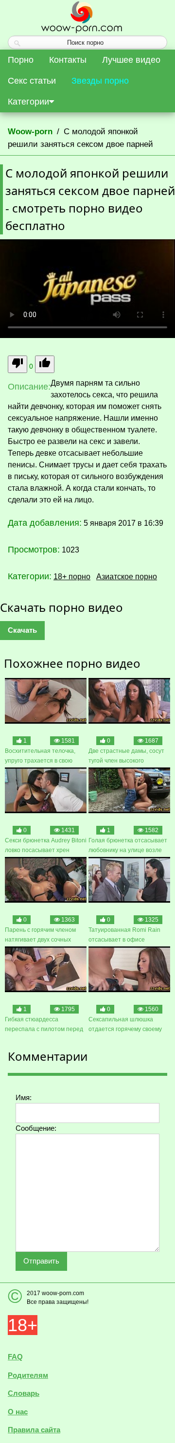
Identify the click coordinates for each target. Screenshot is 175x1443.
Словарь (23, 1393)
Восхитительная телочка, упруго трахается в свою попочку (40, 757)
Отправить (41, 1261)
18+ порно (71, 576)
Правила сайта (34, 1429)
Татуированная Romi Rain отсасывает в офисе (124, 934)
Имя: (24, 1097)
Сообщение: (36, 1128)
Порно (21, 60)
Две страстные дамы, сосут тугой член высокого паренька (126, 757)
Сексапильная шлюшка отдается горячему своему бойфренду (125, 1025)
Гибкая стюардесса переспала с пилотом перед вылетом (44, 1025)
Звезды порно (100, 81)
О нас (18, 1411)
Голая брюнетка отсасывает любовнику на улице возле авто (127, 846)
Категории (28, 102)
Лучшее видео (131, 60)
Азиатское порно (126, 576)
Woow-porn (30, 131)
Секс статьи (32, 81)
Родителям (28, 1375)
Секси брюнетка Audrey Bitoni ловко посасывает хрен (46, 845)
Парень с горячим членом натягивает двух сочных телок (40, 935)
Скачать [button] (22, 630)
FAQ (15, 1357)
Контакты (68, 60)
